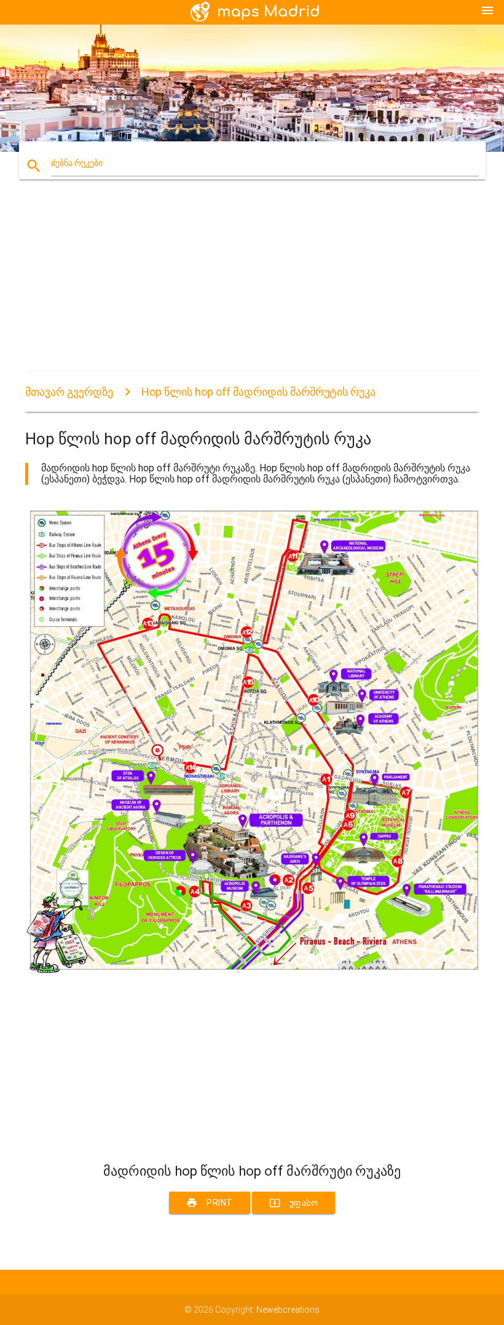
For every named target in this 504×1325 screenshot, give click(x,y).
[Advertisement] (252, 286)
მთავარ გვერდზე (69, 391)
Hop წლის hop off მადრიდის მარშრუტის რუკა (258, 391)
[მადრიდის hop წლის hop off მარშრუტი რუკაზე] (252, 970)
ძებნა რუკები (77, 163)
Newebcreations (288, 1310)
